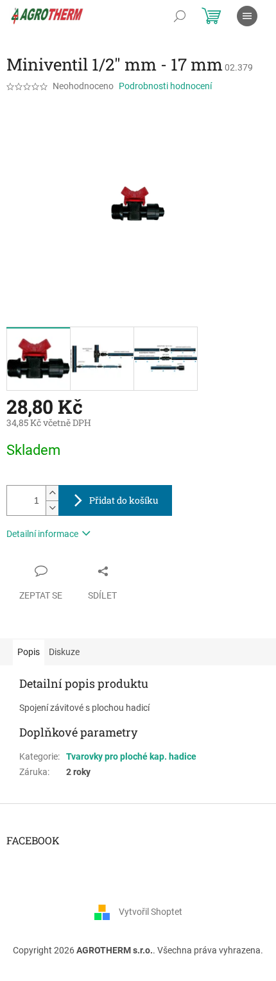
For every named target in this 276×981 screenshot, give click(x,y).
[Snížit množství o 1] (52, 507)
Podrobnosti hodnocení (165, 86)
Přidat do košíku (124, 500)
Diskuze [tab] (64, 652)
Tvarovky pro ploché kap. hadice (131, 756)
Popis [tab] (28, 652)
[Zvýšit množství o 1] (52, 493)
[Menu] (247, 16)
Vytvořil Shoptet (150, 912)
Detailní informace (42, 534)
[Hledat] (180, 16)
